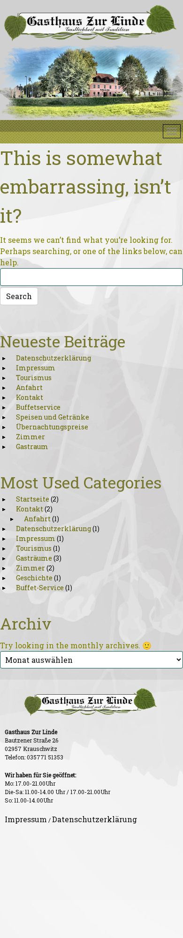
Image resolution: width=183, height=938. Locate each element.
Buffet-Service (40, 587)
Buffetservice (38, 407)
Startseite (32, 499)
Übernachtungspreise (52, 426)
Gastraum (32, 446)
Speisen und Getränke (52, 417)
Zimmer (30, 436)
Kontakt (29, 397)
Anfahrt (29, 387)
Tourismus (34, 377)
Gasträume (34, 558)
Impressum (35, 367)
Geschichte (34, 577)
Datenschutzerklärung (53, 357)
